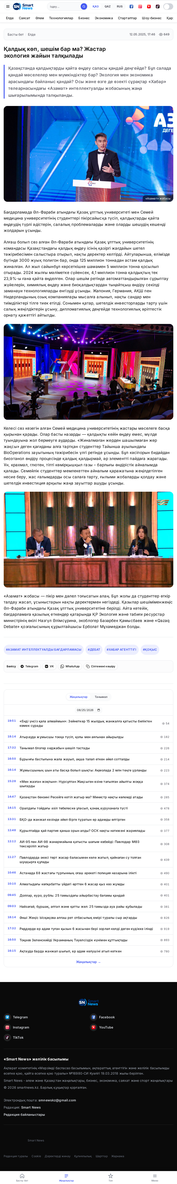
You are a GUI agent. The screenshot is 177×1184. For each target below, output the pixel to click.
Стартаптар (127, 18)
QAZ (108, 6)
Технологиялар (61, 18)
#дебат (94, 649)
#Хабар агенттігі (121, 649)
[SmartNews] (23, 6)
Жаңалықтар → (88, 962)
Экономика (104, 18)
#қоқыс (150, 649)
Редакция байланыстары (24, 1114)
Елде (10, 18)
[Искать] (84, 6)
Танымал (101, 697)
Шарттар (102, 1156)
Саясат (24, 18)
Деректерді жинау (58, 1156)
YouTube (106, 1027)
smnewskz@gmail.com (57, 1100)
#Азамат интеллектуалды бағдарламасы (43, 649)
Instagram (21, 1027)
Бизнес (84, 18)
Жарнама (117, 1156)
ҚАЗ (96, 6)
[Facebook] (131, 6)
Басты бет (16, 34)
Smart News (31, 1107)
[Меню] (8, 6)
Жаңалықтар (79, 697)
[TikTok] (157, 6)
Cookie (36, 1156)
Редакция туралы (16, 1156)
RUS (120, 6)
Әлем (39, 18)
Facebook (107, 1017)
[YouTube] (149, 6)
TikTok (18, 1037)
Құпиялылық (83, 1156)
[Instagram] (140, 6)
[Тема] (168, 6)
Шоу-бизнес (152, 18)
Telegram (20, 1017)
